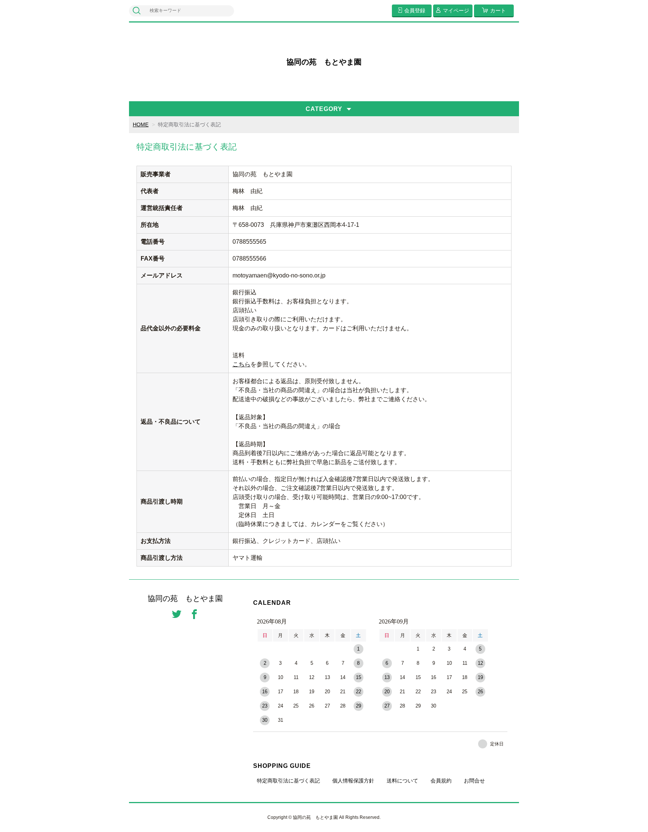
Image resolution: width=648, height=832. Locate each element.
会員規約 (441, 780)
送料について (402, 780)
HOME (140, 124)
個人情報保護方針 (353, 780)
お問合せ (474, 780)
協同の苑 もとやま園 (324, 62)
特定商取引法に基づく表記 (288, 780)
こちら (241, 364)
